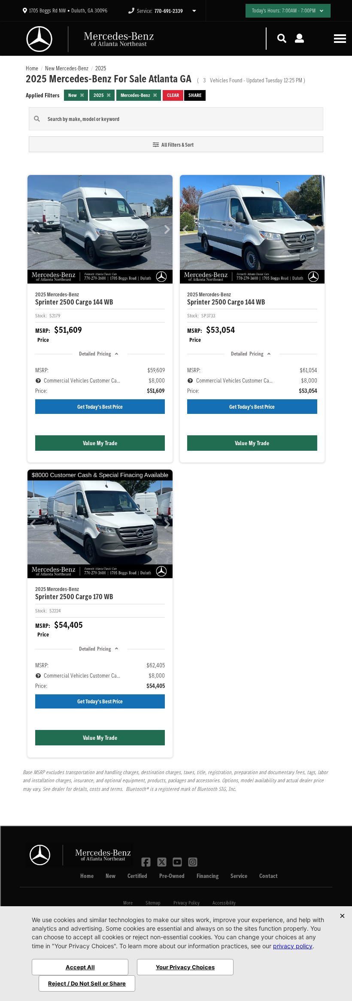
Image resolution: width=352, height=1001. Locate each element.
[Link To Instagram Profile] (193, 861)
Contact (268, 876)
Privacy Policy (186, 902)
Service (239, 876)
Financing (207, 876)
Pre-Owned (172, 876)
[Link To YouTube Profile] (178, 861)
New (110, 876)
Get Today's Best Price (100, 406)
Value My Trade (100, 443)
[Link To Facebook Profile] (147, 861)
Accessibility (224, 902)
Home (87, 876)
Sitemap (153, 902)
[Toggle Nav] (340, 38)
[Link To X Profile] (162, 861)
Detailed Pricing (95, 353)
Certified (137, 876)
